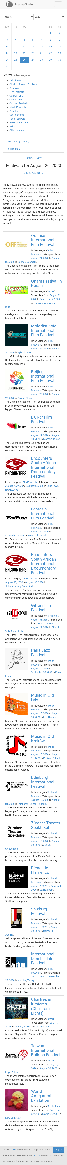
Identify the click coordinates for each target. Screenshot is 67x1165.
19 (24, 53)
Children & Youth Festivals (23, 84)
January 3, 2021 (22, 1026)
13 (32, 46)
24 (7, 59)
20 (32, 53)
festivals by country (18, 141)
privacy (36, 1155)
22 (50, 53)
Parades (13, 111)
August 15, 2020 (40, 713)
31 (7, 66)
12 (24, 46)
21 (41, 53)
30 (59, 59)
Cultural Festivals (18, 103)
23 (59, 53)
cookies (13, 1149)
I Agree (58, 1149)
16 (59, 46)
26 (24, 59)
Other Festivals (17, 130)
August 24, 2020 (40, 258)
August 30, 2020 (35, 486)
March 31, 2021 (50, 1114)
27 (32, 59)
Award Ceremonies (19, 122)
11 (15, 46)
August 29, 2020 (40, 627)
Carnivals (14, 88)
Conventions (16, 95)
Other (51, 291)
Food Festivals (17, 118)
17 (7, 53)
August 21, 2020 (40, 435)
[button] (58, 4)
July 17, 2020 (38, 976)
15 (50, 46)
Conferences (16, 99)
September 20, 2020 (41, 672)
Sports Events (16, 114)
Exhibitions (15, 80)
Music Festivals (17, 107)
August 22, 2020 (40, 348)
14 (41, 46)
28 (41, 59)
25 (15, 59)
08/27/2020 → (33, 172)
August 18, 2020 (45, 623)
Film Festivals (16, 92)
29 (50, 59)
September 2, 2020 (50, 299)
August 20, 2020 (14, 486)
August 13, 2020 (40, 841)
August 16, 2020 (40, 668)
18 (15, 53)
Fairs (12, 126)
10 (7, 46)
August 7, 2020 (39, 886)
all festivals (14, 148)
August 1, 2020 (39, 927)
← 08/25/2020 (33, 158)
